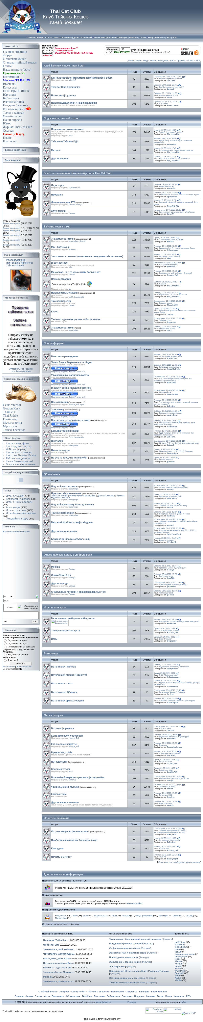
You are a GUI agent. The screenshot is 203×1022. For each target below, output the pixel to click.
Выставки (9, 84)
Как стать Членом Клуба (21, 455)
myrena (170, 242)
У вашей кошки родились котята (70, 375)
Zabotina (171, 81)
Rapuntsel (171, 322)
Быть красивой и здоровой (67, 735)
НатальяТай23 (134, 903)
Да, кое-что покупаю (18, 640)
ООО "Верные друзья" (168, 675)
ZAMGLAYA (172, 764)
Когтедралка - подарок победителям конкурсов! (179, 621)
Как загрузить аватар (18, 446)
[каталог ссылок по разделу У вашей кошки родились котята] (64, 383)
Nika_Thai (171, 834)
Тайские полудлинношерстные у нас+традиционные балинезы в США (170, 831)
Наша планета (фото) (17, 69)
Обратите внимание (56, 818)
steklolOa (171, 188)
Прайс (7, 137)
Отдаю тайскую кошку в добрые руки (68, 554)
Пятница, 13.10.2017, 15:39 (165, 431)
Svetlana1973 (74, 188)
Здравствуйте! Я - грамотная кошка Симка (177, 248)
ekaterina (72, 249)
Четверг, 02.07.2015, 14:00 (165, 681)
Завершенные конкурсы (65, 630)
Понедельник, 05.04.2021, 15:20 (167, 77)
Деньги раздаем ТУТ (63, 202)
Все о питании (59, 402)
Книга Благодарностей (19, 461)
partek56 (171, 462)
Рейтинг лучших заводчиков (82, 496)
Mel (83, 372)
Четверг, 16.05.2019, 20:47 (165, 847)
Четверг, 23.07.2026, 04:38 (165, 254)
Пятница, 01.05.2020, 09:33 (165, 184)
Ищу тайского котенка (64, 486)
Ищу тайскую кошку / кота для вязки (72, 504)
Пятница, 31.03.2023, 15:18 (165, 735)
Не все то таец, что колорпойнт (69, 457)
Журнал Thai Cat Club (17, 127)
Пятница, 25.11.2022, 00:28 (165, 193)
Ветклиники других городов (67, 700)
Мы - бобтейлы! (60, 247)
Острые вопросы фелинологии (69, 831)
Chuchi (72, 205)
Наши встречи (165, 728)
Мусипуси (10, 426)
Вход (145, 60)
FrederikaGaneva (174, 747)
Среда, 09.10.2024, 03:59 (164, 458)
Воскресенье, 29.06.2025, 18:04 (167, 441)
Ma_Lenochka (173, 134)
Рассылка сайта (13, 101)
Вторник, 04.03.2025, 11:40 (165, 139)
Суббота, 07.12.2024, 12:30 (165, 93)
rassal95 (126, 915)
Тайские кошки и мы (57, 226)
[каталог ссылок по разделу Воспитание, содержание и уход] (64, 426)
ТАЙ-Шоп (87, 996)
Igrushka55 (172, 197)
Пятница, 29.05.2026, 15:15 (165, 271)
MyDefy (189, 915)
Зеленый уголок (60, 769)
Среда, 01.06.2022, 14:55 (164, 768)
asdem (170, 789)
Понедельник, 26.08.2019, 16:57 (167, 776)
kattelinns (171, 623)
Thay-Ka (162, 857)
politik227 (171, 587)
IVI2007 (72, 417)
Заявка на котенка (59, 496)
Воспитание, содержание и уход (70, 420)
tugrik (85, 915)
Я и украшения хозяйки (169, 631)
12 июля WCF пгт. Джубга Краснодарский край (179, 443)
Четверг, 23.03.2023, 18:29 (165, 130)
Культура (148, 943)
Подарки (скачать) (15, 105)
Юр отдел (9, 94)
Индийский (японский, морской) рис (174, 737)
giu (70, 289)
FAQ (172, 60)
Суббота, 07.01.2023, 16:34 (165, 411)
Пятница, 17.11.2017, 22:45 (165, 699)
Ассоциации (13, 507)
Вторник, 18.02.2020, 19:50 (165, 591)
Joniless (171, 315)
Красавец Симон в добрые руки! (173, 568)
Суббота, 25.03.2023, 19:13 (165, 282)
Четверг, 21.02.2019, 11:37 (165, 665)
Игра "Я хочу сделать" (19, 501)
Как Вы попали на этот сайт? (171, 87)
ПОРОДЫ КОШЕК (16, 91)
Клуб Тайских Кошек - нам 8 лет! (64, 65)
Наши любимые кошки (64, 292)
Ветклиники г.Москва (63, 666)
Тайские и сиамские (98, 991)
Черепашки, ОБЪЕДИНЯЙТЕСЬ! (173, 295)
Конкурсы (10, 87)
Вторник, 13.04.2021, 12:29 (165, 512)
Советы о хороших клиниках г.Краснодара (177, 701)
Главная (19, 996)
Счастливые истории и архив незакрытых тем (78, 591)
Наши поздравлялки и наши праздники (74, 102)
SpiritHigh (163, 915)
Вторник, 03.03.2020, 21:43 (165, 619)
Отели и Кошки (165, 762)
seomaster (171, 144)
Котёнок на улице (166, 576)
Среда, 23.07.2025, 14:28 (164, 494)
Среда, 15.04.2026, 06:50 (164, 238)
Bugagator (172, 641)
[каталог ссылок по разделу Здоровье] (64, 415)
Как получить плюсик (19, 452)
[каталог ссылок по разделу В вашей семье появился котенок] (64, 396)
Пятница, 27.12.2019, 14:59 (165, 801)
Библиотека (11, 98)
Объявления (52, 474)
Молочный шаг (165, 392)
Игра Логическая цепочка (21, 513)
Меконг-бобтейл (165, 460)
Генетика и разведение (64, 356)
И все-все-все (59, 262)
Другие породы (60, 158)
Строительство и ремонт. (169, 753)
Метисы (55, 150)
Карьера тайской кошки (65, 431)
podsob (170, 595)
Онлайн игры (12, 116)
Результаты (9, 666)
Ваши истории (159, 991)
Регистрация (134, 60)
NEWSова (171, 383)
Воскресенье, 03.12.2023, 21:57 (167, 485)
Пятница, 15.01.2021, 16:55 (165, 246)
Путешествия (59, 761)
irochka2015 (172, 687)
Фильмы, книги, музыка (65, 786)
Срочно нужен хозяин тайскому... (173, 585)
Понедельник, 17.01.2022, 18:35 (167, 210)
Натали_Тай (172, 275)
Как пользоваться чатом (16, 531)
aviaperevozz (100, 915)
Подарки (139, 996)
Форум (7, 55)
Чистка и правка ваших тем (170, 79)
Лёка (169, 258)
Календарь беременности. (170, 367)
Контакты (9, 141)
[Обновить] (37, 596)
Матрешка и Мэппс (167, 329)
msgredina (172, 415)
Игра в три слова (16, 510)
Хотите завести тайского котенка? (173, 487)
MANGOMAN (173, 106)
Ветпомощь (51, 653)
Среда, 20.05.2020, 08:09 (164, 673)
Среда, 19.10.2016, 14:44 (164, 629)
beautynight (73, 241)
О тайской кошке (14, 59)
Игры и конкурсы (55, 607)
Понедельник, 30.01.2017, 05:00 (167, 828)
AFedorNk (171, 542)
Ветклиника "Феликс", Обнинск (172, 692)
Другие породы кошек (64, 531)
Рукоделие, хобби (61, 752)
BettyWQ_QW (173, 206)
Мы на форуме (53, 715)
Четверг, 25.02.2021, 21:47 (165, 538)
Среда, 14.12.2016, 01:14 (164, 449)
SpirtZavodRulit (174, 534)
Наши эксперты (60, 450)
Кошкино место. (165, 303)
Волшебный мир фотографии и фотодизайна (77, 777)
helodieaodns (173, 677)
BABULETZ (172, 358)
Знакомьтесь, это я (62, 238)
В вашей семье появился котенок (71, 387)
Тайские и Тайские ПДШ (65, 141)
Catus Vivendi (12, 404)
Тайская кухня (165, 320)
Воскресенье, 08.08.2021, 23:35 (167, 263)
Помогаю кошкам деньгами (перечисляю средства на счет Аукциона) (19, 649)
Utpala (71, 305)
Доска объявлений (15, 150)
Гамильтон (10, 419)
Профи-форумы (54, 343)
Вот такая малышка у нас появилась (174, 159)
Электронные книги (167, 787)
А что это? (13, 660)
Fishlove (171, 267)
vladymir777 (172, 669)
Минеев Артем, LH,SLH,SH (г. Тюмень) (175, 451)
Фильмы (150, 996)
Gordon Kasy (11, 408)
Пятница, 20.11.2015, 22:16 (165, 855)
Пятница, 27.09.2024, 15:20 (165, 743)
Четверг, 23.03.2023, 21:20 (165, 293)
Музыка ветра (12, 422)
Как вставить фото (17, 443)
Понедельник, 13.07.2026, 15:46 (167, 583)
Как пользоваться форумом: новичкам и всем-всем (81, 77)
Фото (47, 996)
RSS (197, 60)
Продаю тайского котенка (66, 493)
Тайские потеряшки (62, 512)
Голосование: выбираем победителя (73, 618)
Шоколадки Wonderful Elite (170, 496)
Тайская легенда (14, 430)
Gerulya (79, 205)
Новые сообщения (159, 60)
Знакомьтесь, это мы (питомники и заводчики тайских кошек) (87, 256)
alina (169, 331)
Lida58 (170, 508)
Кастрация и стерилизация (170, 413)
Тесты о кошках (13, 112)
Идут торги (57, 185)
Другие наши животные (65, 802)
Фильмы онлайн (14, 109)
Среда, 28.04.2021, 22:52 (164, 637)
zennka (170, 805)
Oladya (170, 780)
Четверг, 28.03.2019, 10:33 (165, 838)
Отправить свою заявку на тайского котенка (21, 370)
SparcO (170, 214)
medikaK (171, 516)
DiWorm (176, 915)
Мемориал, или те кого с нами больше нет (76, 272)
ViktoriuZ (72, 80)
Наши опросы (12, 119)
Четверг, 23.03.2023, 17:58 (165, 157)
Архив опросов (24, 666)
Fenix (71, 437)
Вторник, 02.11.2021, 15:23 (165, 566)
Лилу (114, 915)
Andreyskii (172, 427)
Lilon (169, 97)
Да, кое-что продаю (17, 643)
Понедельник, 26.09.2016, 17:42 (167, 690)
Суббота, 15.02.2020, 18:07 (165, 102)
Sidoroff (170, 445)
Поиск (190, 60)
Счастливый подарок (168, 265)
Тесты (160, 996)
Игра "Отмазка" (15, 495)
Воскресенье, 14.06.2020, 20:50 (167, 301)
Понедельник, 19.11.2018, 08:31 (167, 377)
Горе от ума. (164, 849)
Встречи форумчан (62, 728)
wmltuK (170, 489)
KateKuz (171, 797)
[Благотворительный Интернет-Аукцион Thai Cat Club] (20, 217)
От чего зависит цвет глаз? (170, 356)
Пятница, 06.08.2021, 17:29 (165, 574)
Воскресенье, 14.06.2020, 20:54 (167, 390)
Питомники (11, 76)
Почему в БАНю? (61, 856)
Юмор (7, 123)
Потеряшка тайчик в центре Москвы (174, 514)
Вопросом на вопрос (18, 498)
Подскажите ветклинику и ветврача (174, 667)
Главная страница (15, 51)
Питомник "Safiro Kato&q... (170, 256)
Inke (70, 267)
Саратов (162, 284)
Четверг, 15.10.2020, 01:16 (165, 200)
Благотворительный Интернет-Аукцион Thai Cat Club (77, 173)
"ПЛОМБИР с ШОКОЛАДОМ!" (171, 240)
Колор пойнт (78, 991)
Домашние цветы (11, 223)
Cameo (74, 915)
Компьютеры (58, 794)
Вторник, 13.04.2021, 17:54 (165, 354)
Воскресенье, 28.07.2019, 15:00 (167, 318)
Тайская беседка (61, 301)
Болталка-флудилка (63, 95)
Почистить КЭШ (165, 795)
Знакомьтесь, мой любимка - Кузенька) (175, 273)
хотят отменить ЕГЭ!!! (168, 95)
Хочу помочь (58, 211)
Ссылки (8, 130)
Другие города (59, 583)
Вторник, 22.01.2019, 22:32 (165, 365)
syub (79, 372)
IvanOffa (170, 578)
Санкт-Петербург (61, 575)
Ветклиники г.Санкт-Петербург (69, 675)
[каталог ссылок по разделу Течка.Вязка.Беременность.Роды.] (64, 370)
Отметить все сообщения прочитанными (179, 862)
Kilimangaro (172, 250)
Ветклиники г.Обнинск (64, 692)
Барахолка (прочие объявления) (70, 539)
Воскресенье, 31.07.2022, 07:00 (167, 528)
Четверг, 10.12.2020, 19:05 (165, 421)
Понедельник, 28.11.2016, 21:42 (167, 726)
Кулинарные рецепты (64, 744)
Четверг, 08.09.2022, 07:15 (165, 504)
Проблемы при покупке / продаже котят (74, 840)
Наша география (61, 279)
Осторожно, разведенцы (169, 840)
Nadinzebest (61, 918)
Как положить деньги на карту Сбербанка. (177, 212)
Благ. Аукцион (13, 160)
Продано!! (57, 194)
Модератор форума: (60, 372)
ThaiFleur (9, 412)
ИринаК (170, 89)
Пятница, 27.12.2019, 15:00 (165, 400)
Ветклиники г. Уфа (62, 683)
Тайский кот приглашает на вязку (173, 506)
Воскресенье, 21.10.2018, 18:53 (167, 519)
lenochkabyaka (173, 369)
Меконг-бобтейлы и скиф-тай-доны (72, 522)
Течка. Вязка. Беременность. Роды (71, 362)
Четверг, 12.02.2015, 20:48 (165, 327)
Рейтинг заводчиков (18, 458)
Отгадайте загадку (17, 518)
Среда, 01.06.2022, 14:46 (164, 760)
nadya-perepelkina (144, 915)
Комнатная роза (165, 770)
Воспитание (117, 991)
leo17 (71, 136)
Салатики (163, 745)
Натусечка (60, 915)
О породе (151, 978)
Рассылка (127, 996)
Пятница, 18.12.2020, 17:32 (165, 793)
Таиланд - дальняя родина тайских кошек (75, 319)
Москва (55, 566)
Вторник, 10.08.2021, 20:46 (165, 85)
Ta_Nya (170, 694)
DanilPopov (172, 703)
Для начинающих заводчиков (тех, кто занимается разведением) (173, 380)
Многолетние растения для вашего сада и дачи (179, 195)
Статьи (7, 66)
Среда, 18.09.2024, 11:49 (164, 309)
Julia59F (72, 372)
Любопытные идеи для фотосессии (174, 778)
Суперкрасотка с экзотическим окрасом (176, 150)
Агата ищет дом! (166, 593)
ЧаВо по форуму (16, 449)
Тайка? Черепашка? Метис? (171, 132)
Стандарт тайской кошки (20, 62)
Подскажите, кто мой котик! (61, 118)
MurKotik (171, 739)
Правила (181, 60)
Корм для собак (165, 803)
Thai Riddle (10, 415)
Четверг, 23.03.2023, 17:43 (165, 148)
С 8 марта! (163, 104)
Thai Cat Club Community (65, 87)
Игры (54, 639)
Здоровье (57, 409)
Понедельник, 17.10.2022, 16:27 (167, 785)
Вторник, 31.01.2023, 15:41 (165, 751)
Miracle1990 (172, 305)
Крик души (57, 848)
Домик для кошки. (166, 540)
